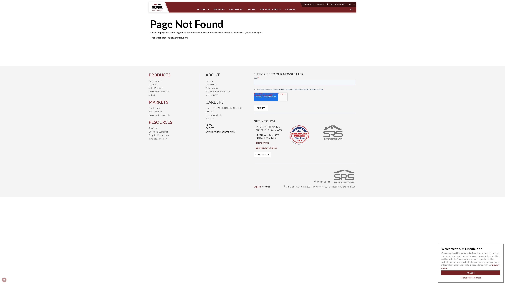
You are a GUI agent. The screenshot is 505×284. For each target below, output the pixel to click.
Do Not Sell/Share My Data (342, 186)
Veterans (210, 118)
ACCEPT (471, 273)
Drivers (209, 111)
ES (354, 4)
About (251, 9)
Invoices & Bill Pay (158, 138)
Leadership (211, 84)
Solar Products (156, 88)
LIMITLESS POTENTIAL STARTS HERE (224, 108)
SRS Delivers (212, 94)
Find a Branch (155, 111)
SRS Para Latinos (270, 9)
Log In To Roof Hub (337, 4)
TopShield (153, 84)
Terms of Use (262, 142)
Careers (290, 9)
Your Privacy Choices (266, 147)
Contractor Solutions (220, 131)
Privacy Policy (320, 186)
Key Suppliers (155, 81)
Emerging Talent (213, 115)
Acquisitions (212, 88)
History (209, 81)
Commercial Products (159, 91)
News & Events (309, 4)
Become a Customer (158, 131)
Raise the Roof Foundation (218, 91)
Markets (219, 9)
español (266, 186)
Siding (152, 94)
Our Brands (154, 108)
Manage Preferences (471, 277)
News (209, 124)
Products (203, 9)
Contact (320, 4)
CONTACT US (262, 154)
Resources (236, 9)
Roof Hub (153, 128)
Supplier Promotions (159, 135)
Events (210, 128)
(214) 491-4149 (271, 134)
